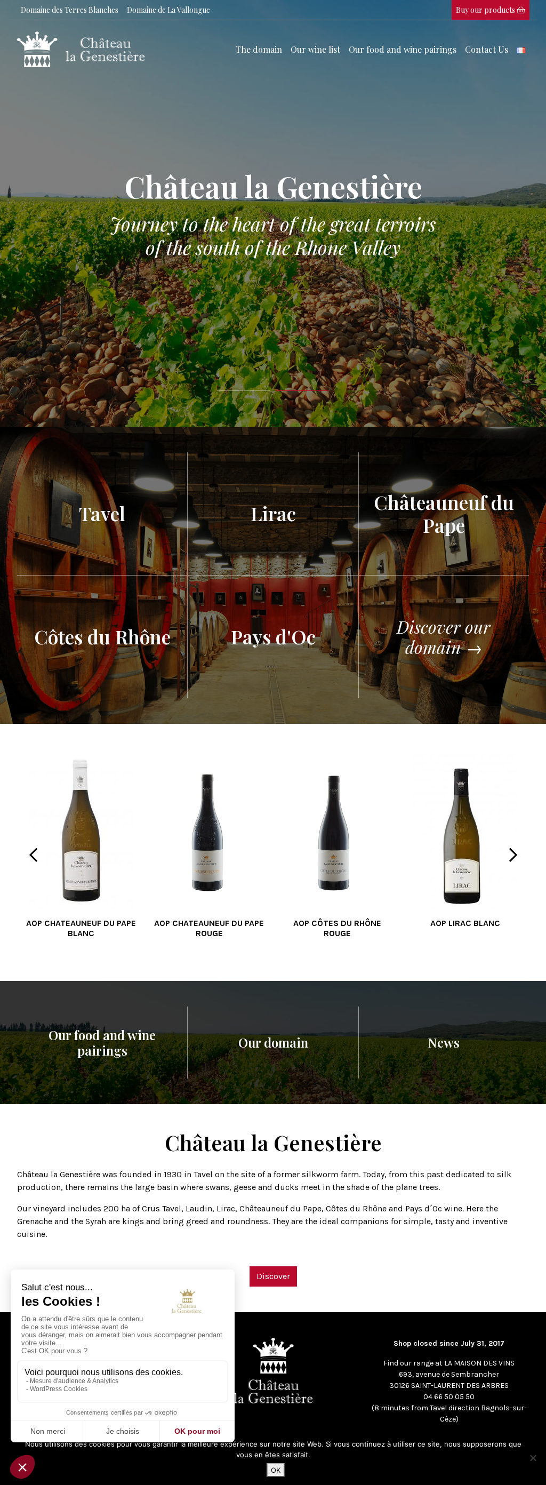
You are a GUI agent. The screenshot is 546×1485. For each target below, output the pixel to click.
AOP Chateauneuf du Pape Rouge (209, 928)
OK (275, 1470)
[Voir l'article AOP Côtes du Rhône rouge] (337, 829)
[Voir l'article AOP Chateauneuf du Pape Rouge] (209, 829)
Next (513, 852)
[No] (532, 1457)
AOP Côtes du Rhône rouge (337, 928)
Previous (33, 852)
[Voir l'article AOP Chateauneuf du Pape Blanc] (81, 829)
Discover (273, 1276)
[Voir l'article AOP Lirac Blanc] (465, 829)
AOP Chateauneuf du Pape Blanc (81, 928)
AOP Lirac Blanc (465, 923)
